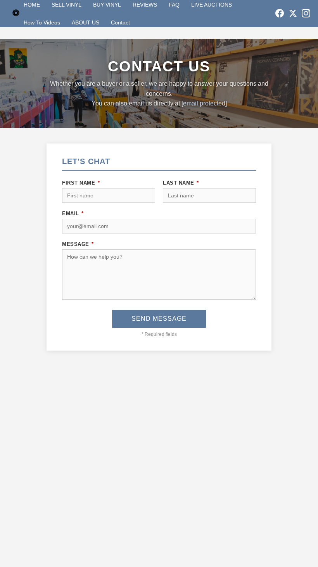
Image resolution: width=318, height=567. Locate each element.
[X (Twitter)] (293, 14)
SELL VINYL (66, 5)
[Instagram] (306, 14)
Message (78, 244)
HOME (32, 5)
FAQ (174, 5)
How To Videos (42, 22)
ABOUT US (85, 22)
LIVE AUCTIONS (211, 5)
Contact (120, 22)
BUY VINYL (107, 5)
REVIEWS (145, 5)
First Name (81, 183)
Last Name (181, 183)
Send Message (159, 318)
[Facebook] (279, 14)
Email (73, 213)
